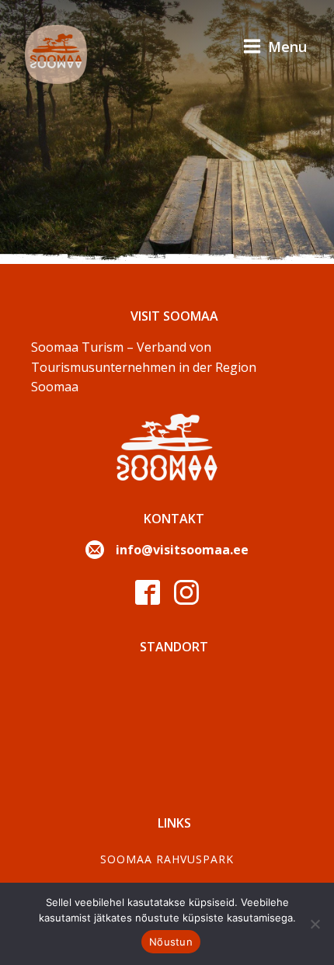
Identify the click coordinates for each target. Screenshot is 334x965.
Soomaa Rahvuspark (167, 859)
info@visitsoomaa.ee (182, 549)
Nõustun (171, 941)
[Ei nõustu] (314, 924)
